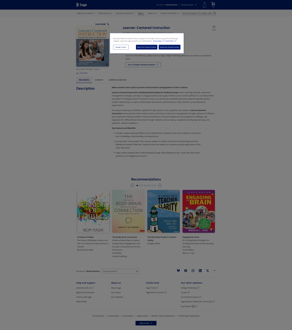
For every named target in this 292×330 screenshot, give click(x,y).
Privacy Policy (157, 41)
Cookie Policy (169, 41)
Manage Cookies (121, 47)
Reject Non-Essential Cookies (146, 47)
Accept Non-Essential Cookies (169, 47)
